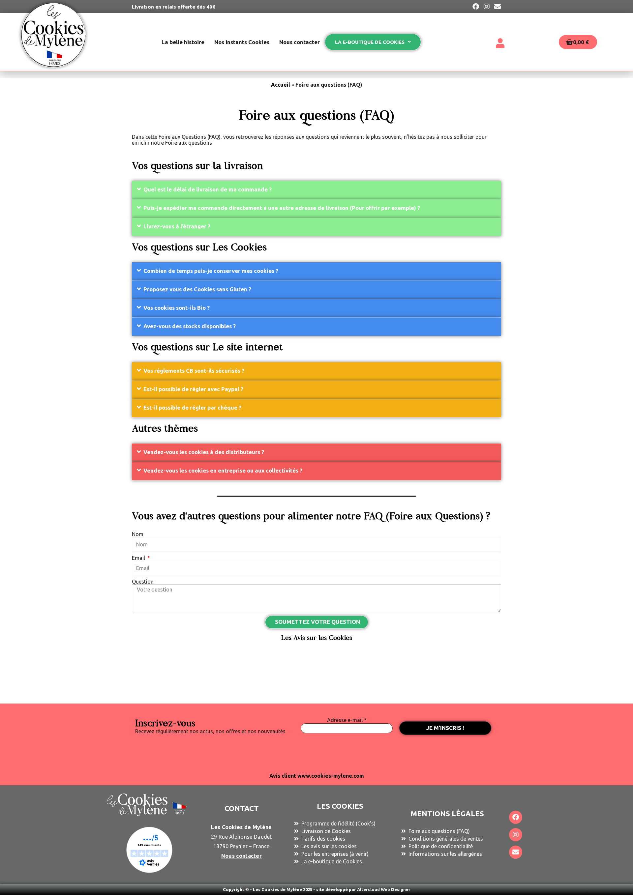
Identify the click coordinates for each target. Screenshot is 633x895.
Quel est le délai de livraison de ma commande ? (207, 189)
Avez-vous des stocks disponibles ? (189, 326)
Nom (137, 534)
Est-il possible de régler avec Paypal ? (193, 389)
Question (143, 582)
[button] (316, 190)
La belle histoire (183, 42)
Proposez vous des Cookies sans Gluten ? (197, 289)
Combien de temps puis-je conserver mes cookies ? (210, 271)
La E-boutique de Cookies (370, 42)
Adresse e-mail (347, 720)
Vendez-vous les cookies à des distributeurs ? (203, 452)
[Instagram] (515, 834)
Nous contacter (299, 42)
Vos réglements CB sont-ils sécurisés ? (193, 370)
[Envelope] (515, 852)
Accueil (280, 85)
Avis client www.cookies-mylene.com (316, 776)
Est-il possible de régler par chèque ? (192, 407)
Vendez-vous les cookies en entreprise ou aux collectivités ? (222, 470)
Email (139, 558)
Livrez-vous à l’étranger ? (176, 226)
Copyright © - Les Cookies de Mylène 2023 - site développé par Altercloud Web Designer (316, 889)
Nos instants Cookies (241, 42)
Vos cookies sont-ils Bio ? (176, 307)
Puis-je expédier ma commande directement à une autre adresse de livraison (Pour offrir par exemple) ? (281, 208)
